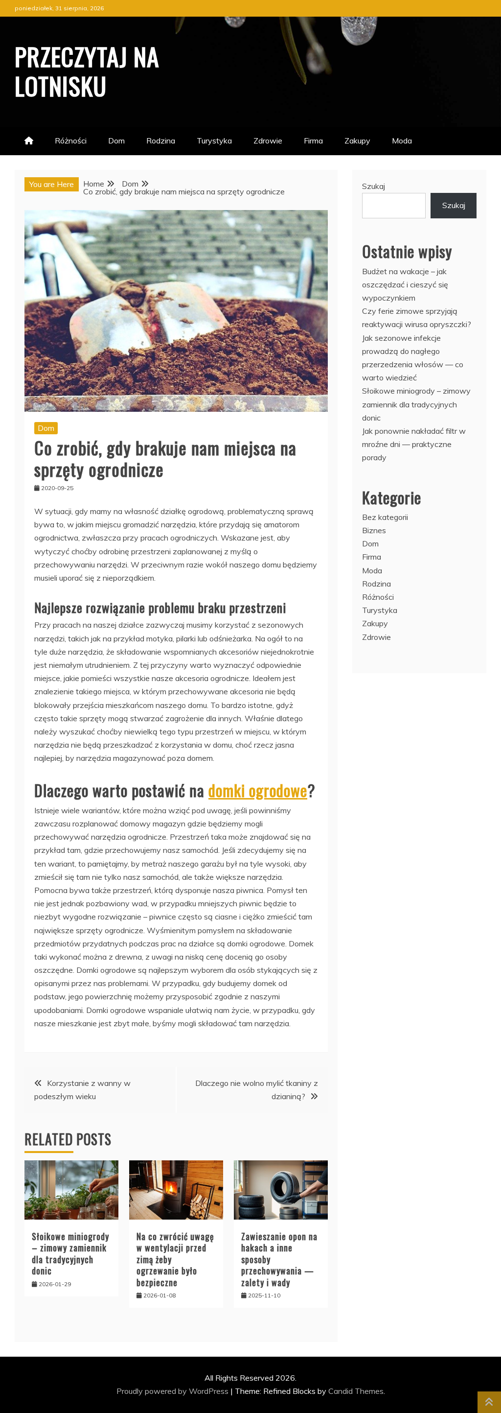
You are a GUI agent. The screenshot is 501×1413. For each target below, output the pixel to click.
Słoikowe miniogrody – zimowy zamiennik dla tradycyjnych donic (70, 1253)
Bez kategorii (385, 517)
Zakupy (357, 140)
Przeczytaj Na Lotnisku (87, 70)
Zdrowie (267, 140)
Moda (402, 140)
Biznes (374, 530)
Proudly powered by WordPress (173, 1391)
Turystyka (214, 140)
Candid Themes (356, 1391)
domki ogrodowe (257, 789)
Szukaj (373, 186)
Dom (116, 140)
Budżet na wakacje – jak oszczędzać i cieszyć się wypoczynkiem (405, 284)
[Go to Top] (489, 1402)
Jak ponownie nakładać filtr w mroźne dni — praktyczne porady (414, 444)
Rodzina (160, 140)
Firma (313, 140)
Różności (71, 140)
